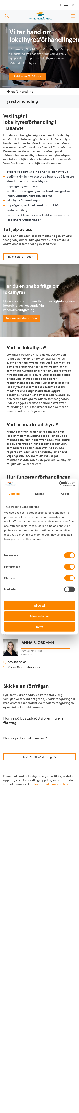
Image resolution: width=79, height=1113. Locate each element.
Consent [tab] (14, 493)
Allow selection (39, 616)
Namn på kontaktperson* (25, 738)
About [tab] (65, 493)
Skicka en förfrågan (27, 76)
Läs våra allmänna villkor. (51, 784)
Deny (39, 626)
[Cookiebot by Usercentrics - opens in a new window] (59, 483)
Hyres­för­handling (20, 91)
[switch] (69, 567)
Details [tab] (39, 493)
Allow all (39, 605)
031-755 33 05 (17, 662)
